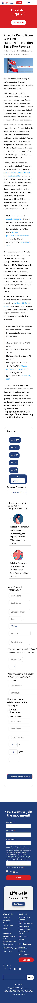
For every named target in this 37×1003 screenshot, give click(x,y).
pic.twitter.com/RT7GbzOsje (17, 369)
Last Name (10, 831)
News (15, 54)
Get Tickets (18, 22)
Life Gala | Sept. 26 (18, 12)
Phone (8, 848)
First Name (10, 822)
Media (11, 54)
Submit (18, 878)
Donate (19, 3)
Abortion (29, 51)
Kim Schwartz (10, 51)
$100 (15, 455)
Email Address (11, 839)
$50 (15, 462)
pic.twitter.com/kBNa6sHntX (17, 235)
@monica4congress (13, 219)
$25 (15, 470)
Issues (6, 54)
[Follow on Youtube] (20, 969)
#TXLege (23, 366)
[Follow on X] (15, 969)
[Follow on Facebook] (5, 969)
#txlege (15, 232)
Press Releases (23, 54)
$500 (15, 447)
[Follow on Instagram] (10, 969)
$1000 (16, 440)
